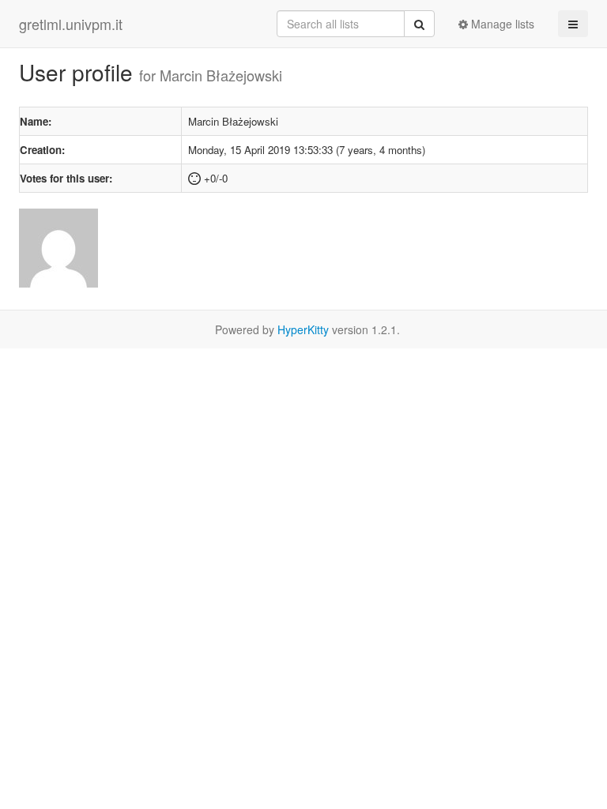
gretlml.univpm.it (71, 23)
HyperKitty (303, 329)
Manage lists (501, 24)
